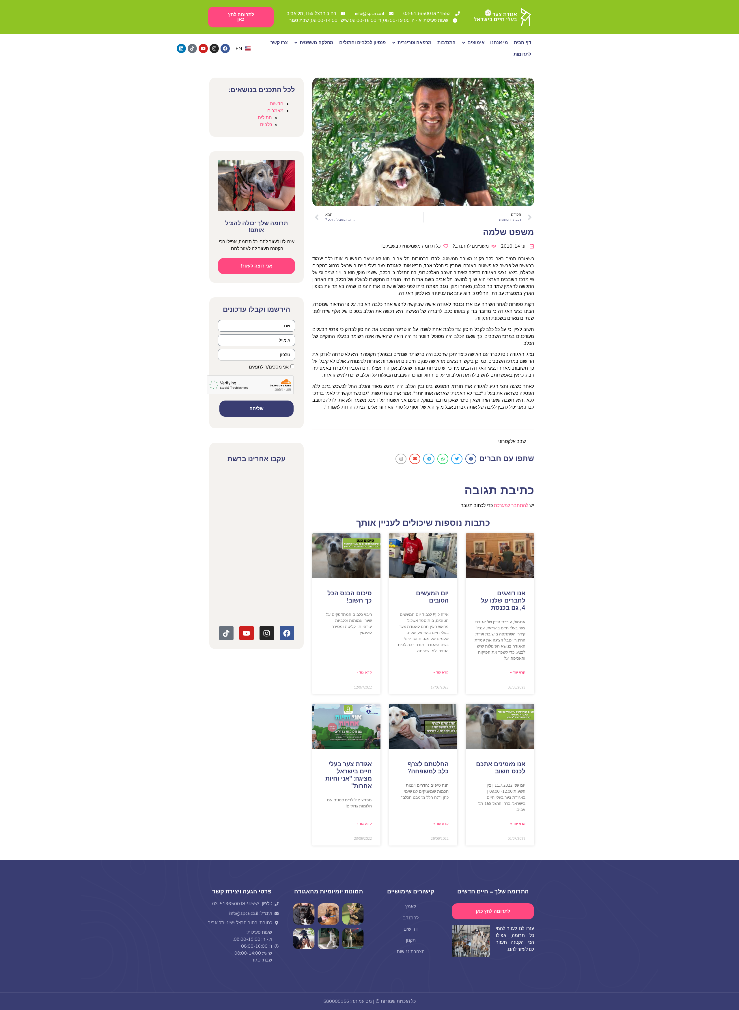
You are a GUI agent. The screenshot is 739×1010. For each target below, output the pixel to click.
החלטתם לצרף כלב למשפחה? (428, 767)
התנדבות (446, 43)
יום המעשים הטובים (432, 597)
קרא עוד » (517, 672)
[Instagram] (214, 48)
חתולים (265, 118)
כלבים (266, 124)
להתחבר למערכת (511, 505)
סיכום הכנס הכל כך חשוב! (349, 597)
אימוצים (475, 43)
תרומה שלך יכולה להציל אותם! (256, 226)
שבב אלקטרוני (512, 441)
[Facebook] (225, 48)
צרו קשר (279, 43)
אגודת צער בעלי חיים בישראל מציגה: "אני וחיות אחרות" (348, 775)
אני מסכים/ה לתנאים (269, 367)
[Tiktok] (192, 48)
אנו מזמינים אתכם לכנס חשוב (500, 767)
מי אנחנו (499, 43)
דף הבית (522, 43)
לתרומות (522, 54)
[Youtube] (203, 48)
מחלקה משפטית (317, 43)
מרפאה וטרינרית (415, 43)
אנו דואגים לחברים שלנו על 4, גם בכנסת (503, 600)
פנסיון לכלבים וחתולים (362, 43)
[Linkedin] (181, 48)
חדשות (276, 104)
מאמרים (275, 111)
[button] (470, 459)
